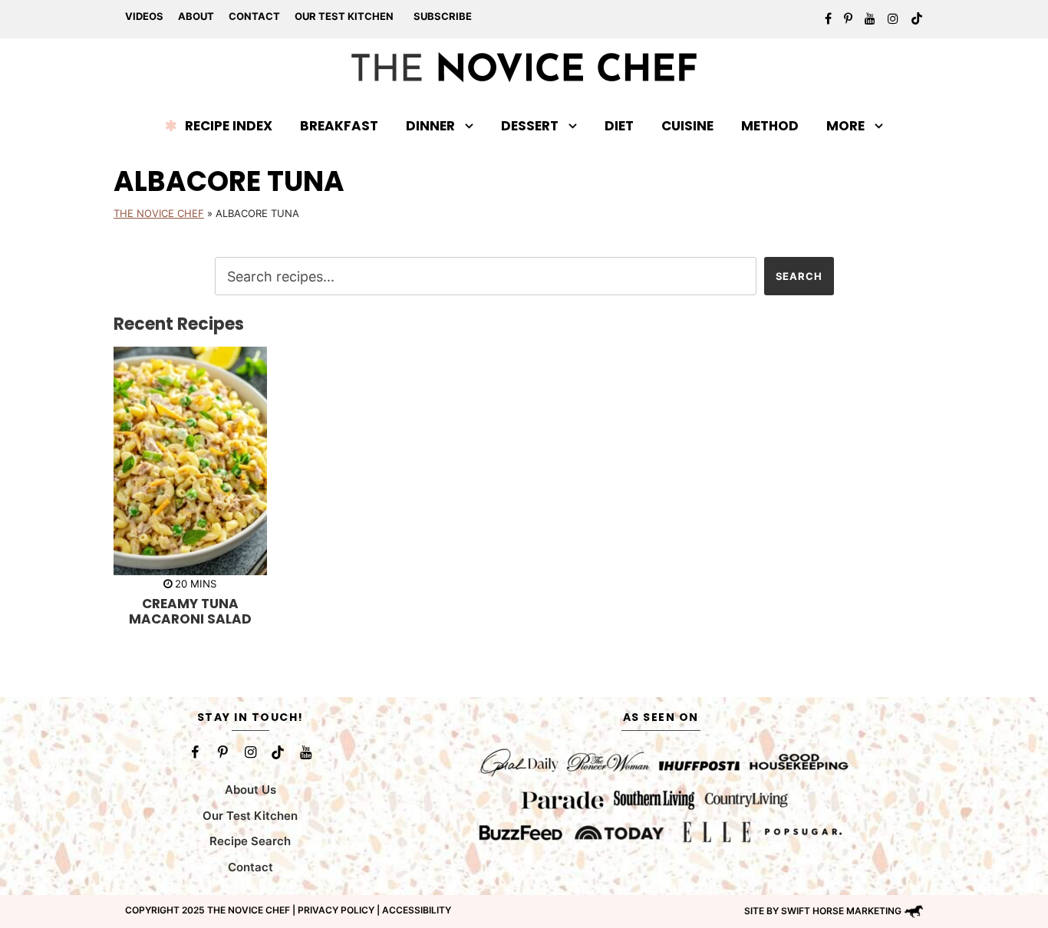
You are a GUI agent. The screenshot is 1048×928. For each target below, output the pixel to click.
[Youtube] (305, 752)
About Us (250, 789)
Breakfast (339, 126)
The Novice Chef (159, 213)
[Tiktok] (278, 752)
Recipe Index (228, 126)
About (196, 16)
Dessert (530, 126)
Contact (254, 16)
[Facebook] (195, 752)
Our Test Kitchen (344, 16)
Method (770, 126)
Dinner (430, 126)
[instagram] (893, 18)
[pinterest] (848, 18)
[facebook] (828, 18)
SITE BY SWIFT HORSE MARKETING (822, 910)
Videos (144, 16)
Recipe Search (250, 841)
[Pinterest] (222, 752)
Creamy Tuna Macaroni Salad (190, 611)
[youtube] (870, 18)
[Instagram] (250, 752)
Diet (619, 126)
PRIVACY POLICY (336, 910)
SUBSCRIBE (443, 16)
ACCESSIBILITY (416, 910)
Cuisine (687, 126)
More (845, 126)
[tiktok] (917, 18)
